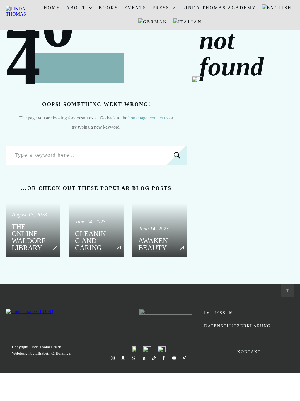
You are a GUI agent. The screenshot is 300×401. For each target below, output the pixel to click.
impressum (218, 313)
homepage (137, 117)
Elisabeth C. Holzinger (53, 353)
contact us (159, 117)
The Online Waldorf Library (33, 230)
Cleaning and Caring (96, 230)
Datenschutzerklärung (237, 326)
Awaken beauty (159, 230)
